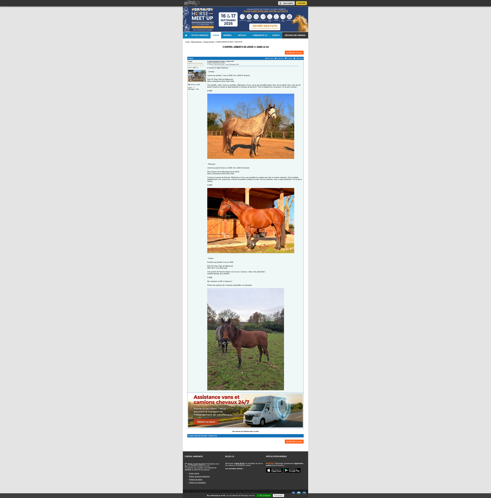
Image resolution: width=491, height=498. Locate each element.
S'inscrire (301, 3)
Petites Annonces (199, 35)
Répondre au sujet (295, 53)
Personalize (278, 495)
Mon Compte (288, 3)
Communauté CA (260, 35)
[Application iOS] (274, 470)
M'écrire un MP (195, 84)
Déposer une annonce (295, 35)
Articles (242, 35)
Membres (227, 35)
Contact (276, 35)
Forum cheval (194, 473)
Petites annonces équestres (199, 476)
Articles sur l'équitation (197, 483)
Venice (190, 61)
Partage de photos (196, 479)
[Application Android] (292, 470)
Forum (216, 35)
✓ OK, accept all (264, 495)
